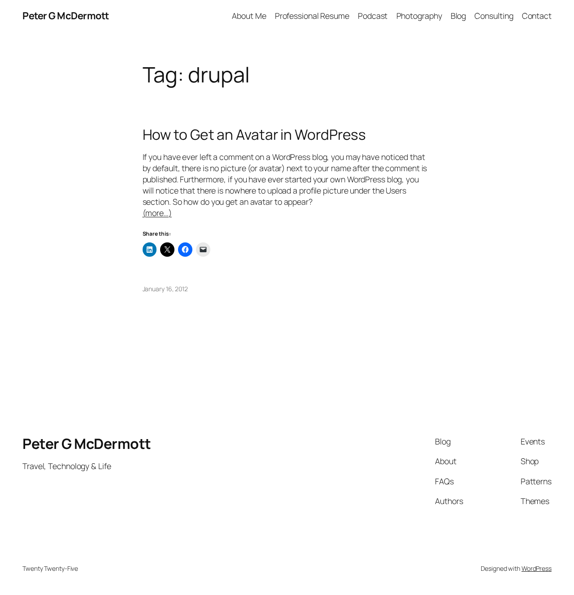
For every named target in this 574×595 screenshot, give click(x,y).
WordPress (537, 568)
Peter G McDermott (65, 15)
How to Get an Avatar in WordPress (254, 135)
